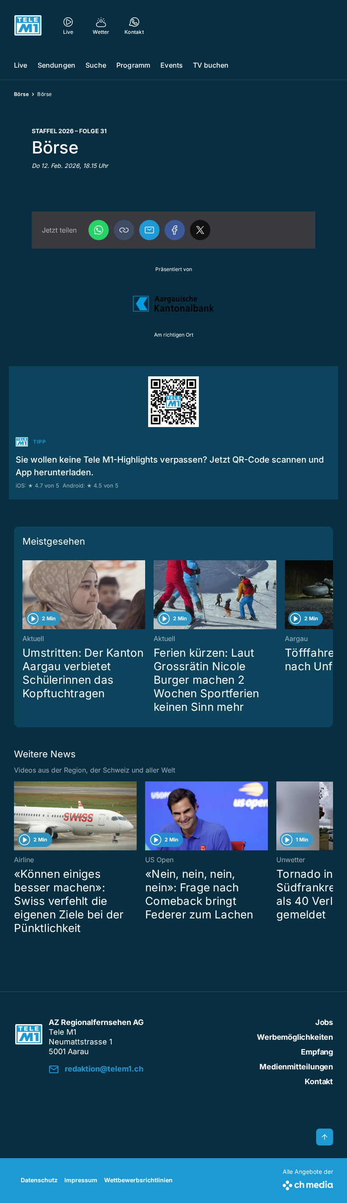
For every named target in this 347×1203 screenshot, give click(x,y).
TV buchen (211, 65)
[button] (124, 230)
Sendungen (56, 65)
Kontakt (319, 1081)
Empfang (317, 1051)
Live (21, 65)
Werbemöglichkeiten (295, 1037)
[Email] (149, 230)
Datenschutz (39, 1180)
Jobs (324, 1022)
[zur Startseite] (27, 25)
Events (171, 65)
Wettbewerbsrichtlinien (138, 1180)
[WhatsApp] (98, 230)
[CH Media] (308, 1184)
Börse (21, 94)
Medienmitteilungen (296, 1066)
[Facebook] (175, 230)
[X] (200, 230)
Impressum (80, 1180)
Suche (95, 65)
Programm (133, 65)
